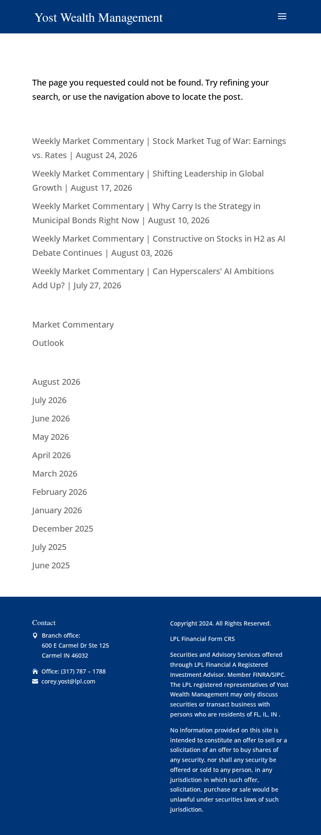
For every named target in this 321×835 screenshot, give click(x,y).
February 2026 (59, 491)
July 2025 (49, 546)
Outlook (48, 342)
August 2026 (56, 381)
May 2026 (50, 436)
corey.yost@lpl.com (68, 681)
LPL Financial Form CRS (202, 639)
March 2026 (54, 473)
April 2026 (51, 455)
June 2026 (51, 418)
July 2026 (49, 400)
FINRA (261, 675)
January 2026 (57, 510)
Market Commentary (73, 324)
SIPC (278, 675)
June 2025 (51, 565)
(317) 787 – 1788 (83, 671)
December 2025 (62, 528)
